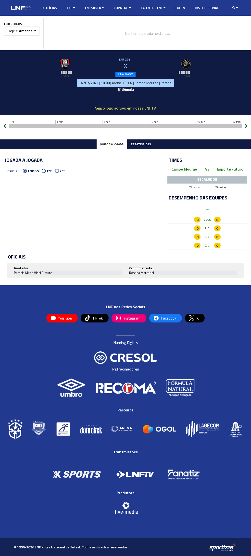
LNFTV (180, 7)
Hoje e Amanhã (20, 31)
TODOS (33, 171)
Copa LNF (121, 7)
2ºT (62, 171)
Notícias (49, 7)
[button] (233, 8)
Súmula (127, 89)
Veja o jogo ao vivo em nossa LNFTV (125, 108)
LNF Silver (93, 7)
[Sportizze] (222, 547)
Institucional (206, 7)
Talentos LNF (152, 7)
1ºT (49, 171)
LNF (69, 7)
